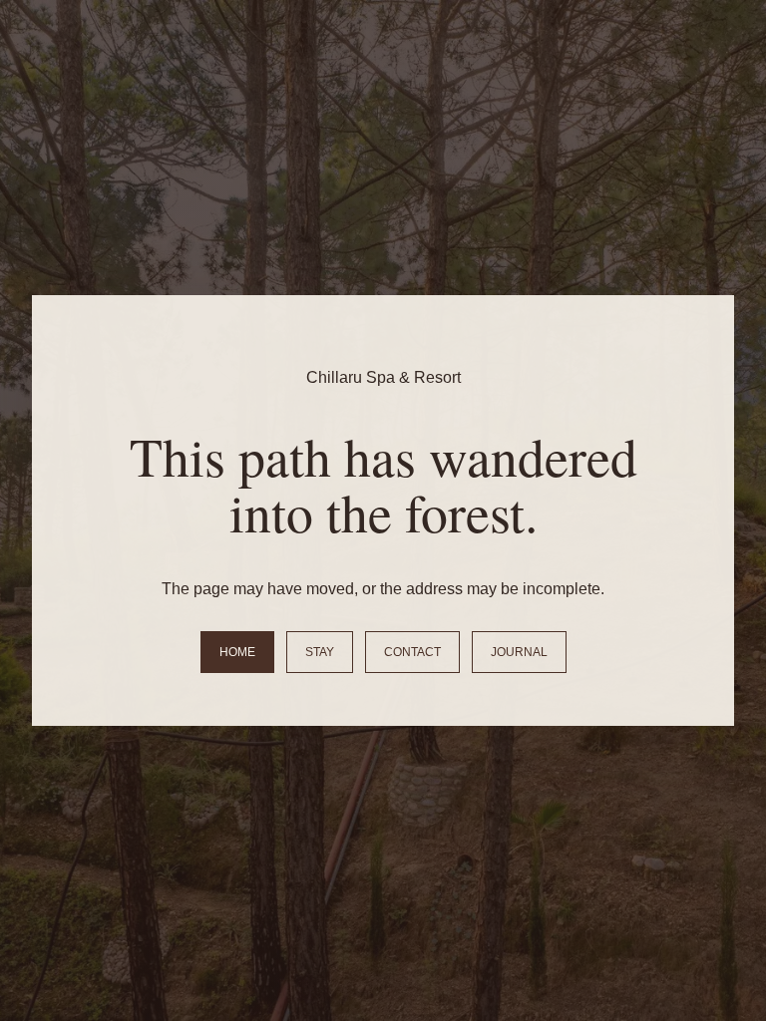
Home (237, 652)
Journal (519, 652)
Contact (412, 652)
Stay (319, 652)
